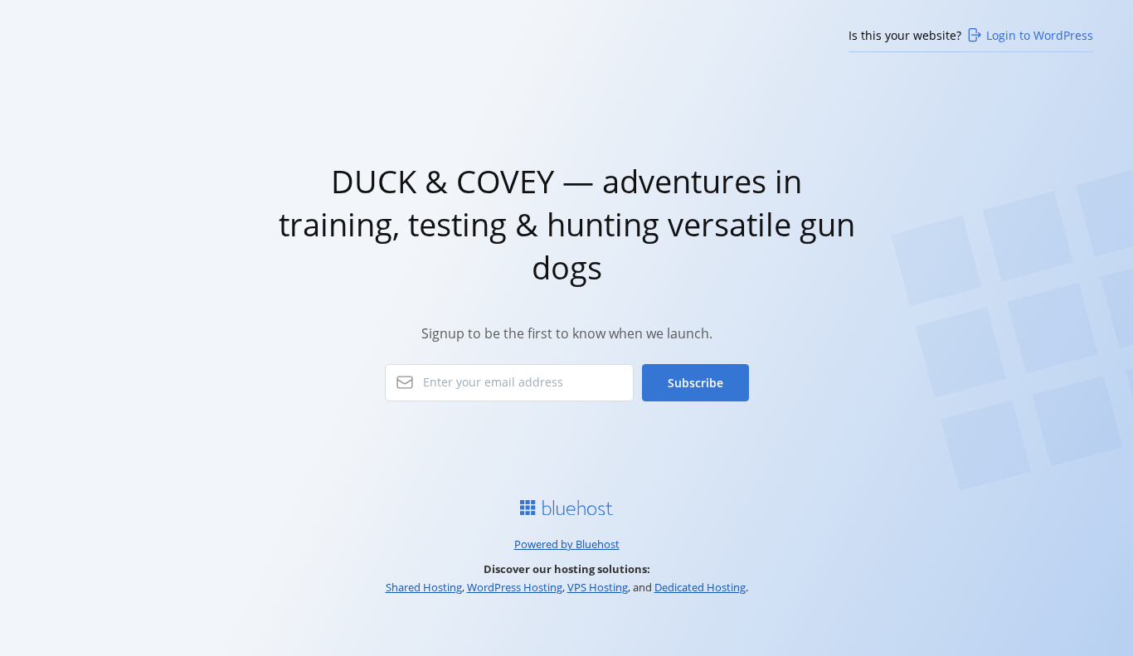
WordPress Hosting (514, 587)
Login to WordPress (1039, 35)
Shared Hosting (424, 587)
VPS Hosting (597, 587)
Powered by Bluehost (567, 544)
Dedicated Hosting (700, 587)
